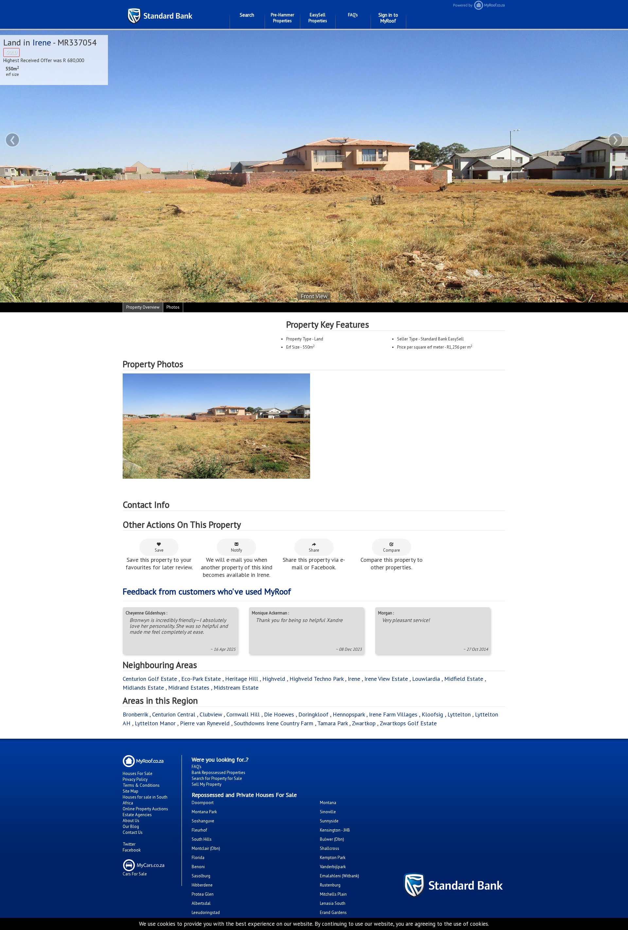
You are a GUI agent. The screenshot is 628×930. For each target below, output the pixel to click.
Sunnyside (329, 821)
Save (159, 550)
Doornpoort (203, 802)
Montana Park (204, 812)
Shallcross (329, 848)
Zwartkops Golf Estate (408, 723)
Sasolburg (201, 876)
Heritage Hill (241, 678)
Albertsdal (201, 903)
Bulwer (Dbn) (332, 839)
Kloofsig (432, 714)
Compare (391, 550)
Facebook (132, 850)
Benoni (198, 867)
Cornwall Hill (243, 714)
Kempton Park (332, 857)
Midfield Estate (463, 678)
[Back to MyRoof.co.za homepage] (543, 5)
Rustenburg (330, 885)
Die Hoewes (279, 714)
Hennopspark (349, 714)
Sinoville (328, 812)
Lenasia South (332, 903)
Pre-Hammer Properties (282, 18)
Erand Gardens (333, 912)
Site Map (130, 791)
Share (314, 550)
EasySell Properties (317, 18)
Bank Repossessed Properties (218, 772)
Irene (41, 42)
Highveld (273, 678)
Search (247, 15)
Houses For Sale (137, 773)
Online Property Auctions (145, 809)
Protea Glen (203, 894)
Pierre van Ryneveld (205, 723)
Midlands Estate (143, 687)
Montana (328, 802)
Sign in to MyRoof (388, 18)
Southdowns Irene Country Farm (273, 723)
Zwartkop (363, 723)
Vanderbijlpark (333, 867)
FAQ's (353, 15)
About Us (131, 820)
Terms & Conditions (141, 785)
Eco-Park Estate (201, 678)
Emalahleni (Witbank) (339, 876)
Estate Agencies (137, 815)
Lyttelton (459, 714)
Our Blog (131, 826)
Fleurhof (199, 830)
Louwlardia (426, 678)
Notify (236, 550)
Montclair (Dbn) (206, 848)
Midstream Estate (236, 687)
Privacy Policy (135, 779)
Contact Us (133, 832)
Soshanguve (203, 821)
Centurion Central (173, 714)
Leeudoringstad (206, 912)
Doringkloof (313, 714)
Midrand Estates (188, 687)
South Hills (202, 839)
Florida (198, 857)
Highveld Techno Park (316, 678)
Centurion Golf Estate (150, 678)
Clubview (211, 714)
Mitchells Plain (333, 894)
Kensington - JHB (335, 830)
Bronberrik (135, 714)
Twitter (129, 844)
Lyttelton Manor (155, 723)
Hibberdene (202, 885)
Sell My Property (206, 784)
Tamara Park (332, 723)
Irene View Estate (386, 678)
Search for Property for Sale (217, 778)
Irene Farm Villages (393, 714)
